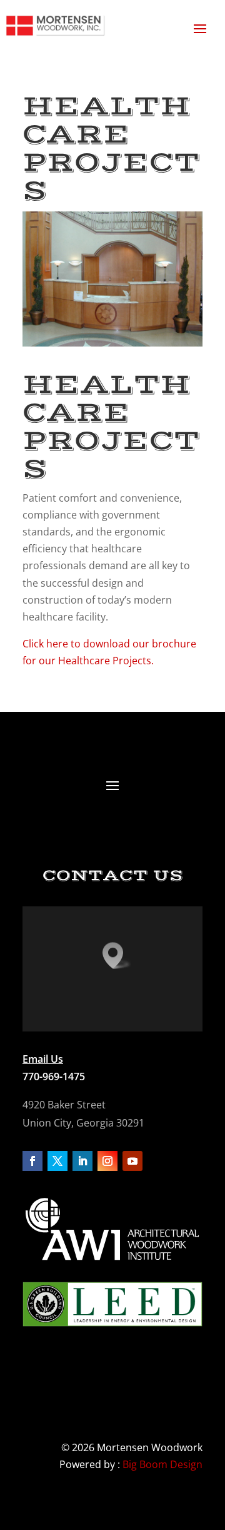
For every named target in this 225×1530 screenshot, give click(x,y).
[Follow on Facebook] (32, 1161)
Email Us (42, 1059)
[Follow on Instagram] (108, 1161)
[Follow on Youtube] (132, 1161)
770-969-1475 (53, 1076)
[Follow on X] (58, 1161)
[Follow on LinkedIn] (82, 1161)
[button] (117, 955)
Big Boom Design (162, 1464)
